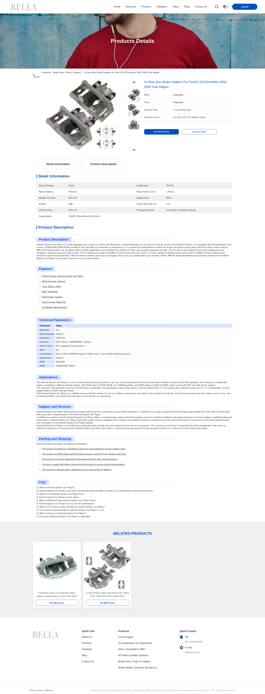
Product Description (103, 164)
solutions (162, 6)
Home (117, 6)
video (176, 6)
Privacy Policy (36, 690)
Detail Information (58, 164)
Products (46, 72)
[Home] (46, 634)
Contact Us (88, 661)
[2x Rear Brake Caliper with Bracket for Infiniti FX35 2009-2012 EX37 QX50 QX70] (107, 566)
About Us (87, 637)
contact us (201, 6)
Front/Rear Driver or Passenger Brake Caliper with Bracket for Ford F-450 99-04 (57, 594)
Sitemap (49, 690)
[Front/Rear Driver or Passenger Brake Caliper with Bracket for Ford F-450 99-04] (57, 566)
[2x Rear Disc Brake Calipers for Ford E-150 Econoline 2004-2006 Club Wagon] (80, 114)
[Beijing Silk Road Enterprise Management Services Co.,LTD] (24, 6)
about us (131, 6)
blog (187, 6)
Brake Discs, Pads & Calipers (67, 72)
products (146, 6)
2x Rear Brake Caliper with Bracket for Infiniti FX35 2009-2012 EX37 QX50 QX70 (107, 594)
